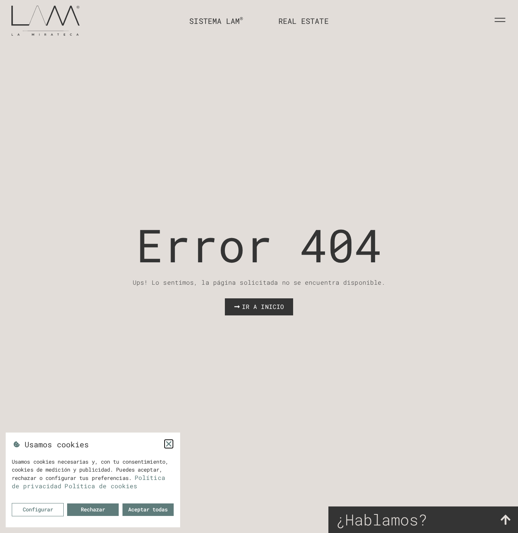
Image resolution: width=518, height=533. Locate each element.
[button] (169, 444)
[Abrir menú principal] (500, 20)
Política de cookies (100, 486)
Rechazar (93, 509)
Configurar (38, 509)
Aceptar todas (148, 509)
